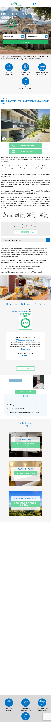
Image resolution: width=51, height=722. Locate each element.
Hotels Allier (7, 59)
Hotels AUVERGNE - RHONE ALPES (36, 57)
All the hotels (16, 57)
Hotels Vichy (18, 59)
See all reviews (25, 369)
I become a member (25, 392)
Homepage (5, 57)
